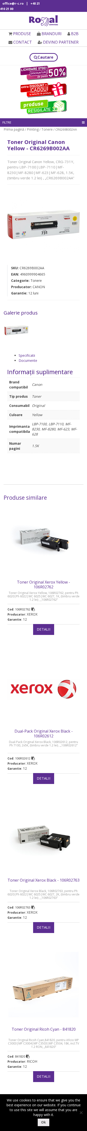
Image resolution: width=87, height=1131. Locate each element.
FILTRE (6, 122)
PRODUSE (22, 33)
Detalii (44, 629)
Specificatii (27, 355)
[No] (81, 1112)
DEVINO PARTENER (61, 42)
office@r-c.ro (13, 3)
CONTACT (22, 42)
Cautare (45, 57)
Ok (43, 1122)
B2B (75, 33)
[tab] (49, 355)
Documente (28, 360)
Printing (33, 129)
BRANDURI (52, 33)
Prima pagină (14, 129)
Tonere (47, 129)
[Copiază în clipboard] (33, 609)
